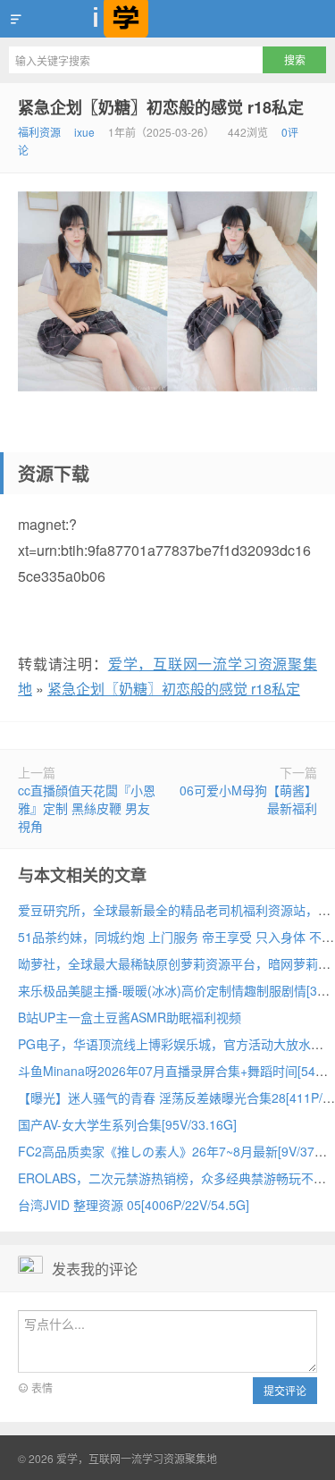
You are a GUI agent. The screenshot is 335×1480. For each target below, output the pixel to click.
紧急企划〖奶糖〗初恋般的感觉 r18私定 (161, 107)
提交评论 (285, 1390)
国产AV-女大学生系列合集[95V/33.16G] (127, 1124)
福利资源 (39, 131)
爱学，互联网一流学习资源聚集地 (167, 19)
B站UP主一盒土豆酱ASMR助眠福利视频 (129, 1017)
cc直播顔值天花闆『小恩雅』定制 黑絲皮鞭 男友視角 (86, 808)
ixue (84, 131)
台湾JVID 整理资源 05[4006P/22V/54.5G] (133, 1205)
